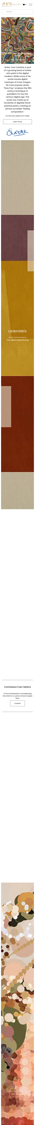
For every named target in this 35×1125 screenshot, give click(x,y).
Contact (17, 703)
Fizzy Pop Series (18, 1094)
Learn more (17, 122)
